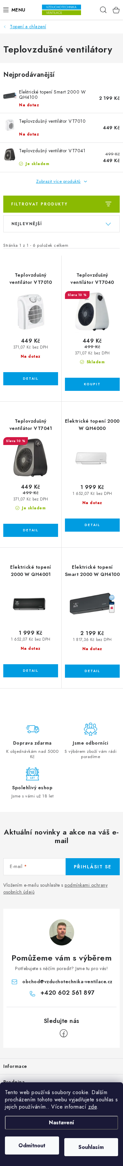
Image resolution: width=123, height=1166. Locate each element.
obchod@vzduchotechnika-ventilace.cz (67, 981)
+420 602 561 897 (67, 992)
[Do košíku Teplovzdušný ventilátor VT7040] (92, 384)
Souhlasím (91, 1147)
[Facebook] (64, 1033)
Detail (30, 378)
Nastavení (61, 1122)
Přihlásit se (93, 866)
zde (92, 1107)
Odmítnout (31, 1145)
